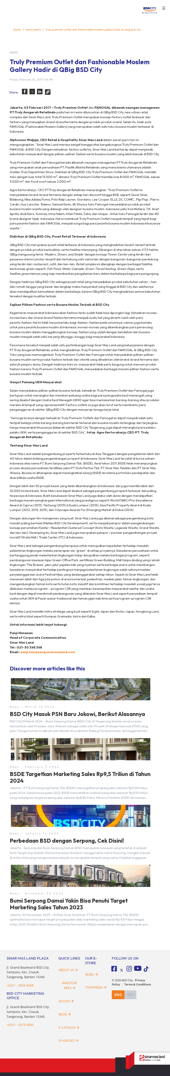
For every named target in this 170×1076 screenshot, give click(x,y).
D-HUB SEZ (67, 1040)
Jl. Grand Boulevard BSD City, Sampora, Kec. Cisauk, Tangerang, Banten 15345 (28, 972)
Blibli (89, 974)
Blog (63, 1014)
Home (17, 29)
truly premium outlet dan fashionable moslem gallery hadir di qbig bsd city (93, 29)
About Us (66, 970)
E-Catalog (67, 1027)
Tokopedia (94, 987)
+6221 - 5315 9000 (20, 1025)
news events (33, 29)
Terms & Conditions (137, 984)
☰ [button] (163, 8)
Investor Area (69, 985)
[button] (24, 91)
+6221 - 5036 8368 (20, 985)
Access (64, 1001)
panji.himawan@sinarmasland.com (48, 652)
